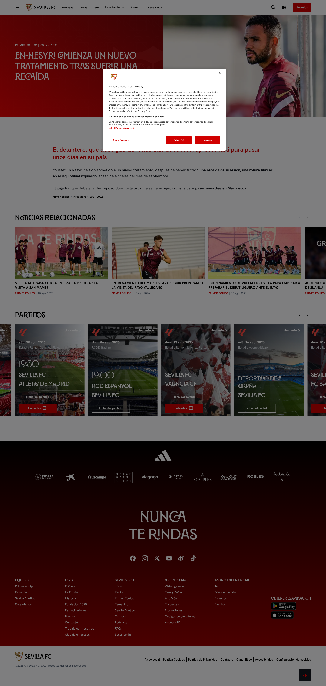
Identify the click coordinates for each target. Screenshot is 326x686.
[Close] (220, 73)
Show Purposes (121, 140)
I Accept (207, 140)
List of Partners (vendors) (121, 128)
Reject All (179, 140)
